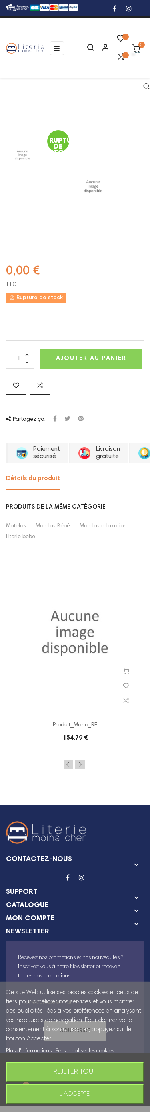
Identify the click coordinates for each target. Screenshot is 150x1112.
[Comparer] (121, 59)
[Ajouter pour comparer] (40, 385)
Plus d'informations (29, 1051)
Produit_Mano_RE (75, 725)
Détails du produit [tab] (33, 478)
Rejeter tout (75, 1072)
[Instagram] (129, 9)
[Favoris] (121, 40)
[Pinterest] (81, 419)
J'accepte (75, 1094)
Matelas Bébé (53, 526)
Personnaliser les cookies (85, 1051)
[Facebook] (114, 9)
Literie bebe (20, 537)
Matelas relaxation (103, 526)
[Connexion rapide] (102, 48)
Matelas (16, 526)
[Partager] (55, 419)
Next (80, 764)
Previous (68, 764)
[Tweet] (67, 419)
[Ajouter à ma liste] (16, 385)
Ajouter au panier (91, 359)
